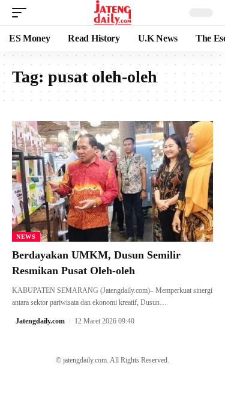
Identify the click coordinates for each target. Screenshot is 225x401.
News (26, 236)
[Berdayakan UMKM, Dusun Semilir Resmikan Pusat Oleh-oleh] (112, 181)
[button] (22, 12)
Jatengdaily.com (40, 321)
